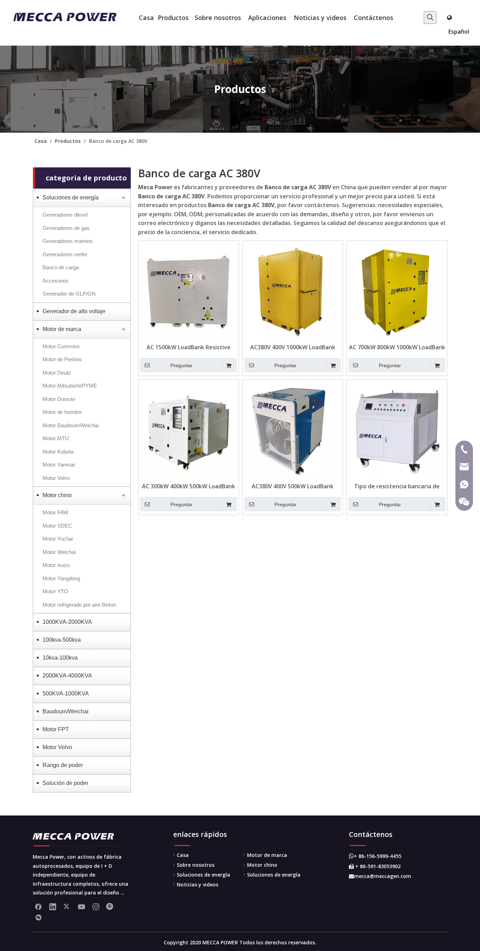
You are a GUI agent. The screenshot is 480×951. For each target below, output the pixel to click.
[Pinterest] (110, 906)
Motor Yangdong (61, 578)
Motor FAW (55, 512)
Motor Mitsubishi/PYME (70, 386)
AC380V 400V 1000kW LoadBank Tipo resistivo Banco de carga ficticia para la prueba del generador (292, 347)
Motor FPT (56, 729)
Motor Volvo (56, 478)
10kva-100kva (60, 658)
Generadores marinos (68, 241)
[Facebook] (38, 906)
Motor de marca (62, 329)
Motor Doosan (59, 399)
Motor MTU (56, 438)
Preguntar (181, 365)
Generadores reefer (65, 254)
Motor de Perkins (62, 359)
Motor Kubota (58, 452)
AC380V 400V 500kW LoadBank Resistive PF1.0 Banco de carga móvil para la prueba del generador (292, 486)
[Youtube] (81, 906)
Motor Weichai (59, 552)
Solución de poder (65, 783)
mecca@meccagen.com (380, 876)
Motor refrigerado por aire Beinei (79, 605)
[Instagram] (96, 906)
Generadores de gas (66, 228)
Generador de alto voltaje (74, 311)
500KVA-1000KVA (66, 693)
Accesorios (56, 281)
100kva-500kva (62, 640)
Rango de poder (63, 765)
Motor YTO (55, 591)
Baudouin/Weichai (66, 711)
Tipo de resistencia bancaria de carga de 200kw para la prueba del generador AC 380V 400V (397, 486)
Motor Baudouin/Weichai (70, 425)
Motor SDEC (57, 526)
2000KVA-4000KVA (67, 676)
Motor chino (57, 495)
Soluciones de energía (71, 197)
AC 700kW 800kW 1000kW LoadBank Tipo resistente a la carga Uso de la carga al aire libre (397, 347)
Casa (183, 855)
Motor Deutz (57, 373)
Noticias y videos (197, 884)
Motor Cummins (61, 346)
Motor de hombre (62, 412)
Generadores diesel (65, 215)
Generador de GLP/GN (69, 294)
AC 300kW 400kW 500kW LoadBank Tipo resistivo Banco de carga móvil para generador (188, 486)
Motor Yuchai (58, 539)
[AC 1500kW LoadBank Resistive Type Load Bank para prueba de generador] (188, 290)
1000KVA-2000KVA (67, 622)
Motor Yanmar (59, 465)
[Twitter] (67, 906)
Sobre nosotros (195, 864)
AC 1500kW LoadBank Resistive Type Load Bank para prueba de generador (188, 347)
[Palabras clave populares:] (430, 17)
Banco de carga (61, 267)
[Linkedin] (52, 906)
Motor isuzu (56, 565)
